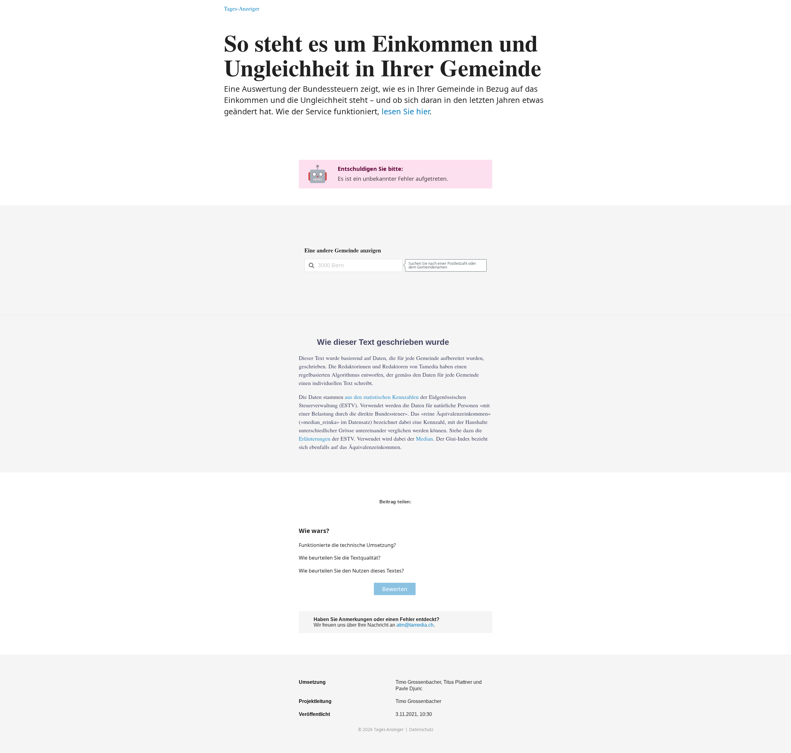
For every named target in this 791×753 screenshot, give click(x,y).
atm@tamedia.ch (415, 625)
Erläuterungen (314, 438)
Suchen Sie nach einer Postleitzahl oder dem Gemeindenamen (442, 265)
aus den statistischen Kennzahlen (382, 396)
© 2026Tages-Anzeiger (381, 730)
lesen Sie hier (405, 111)
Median (424, 438)
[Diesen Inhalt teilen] (564, 8)
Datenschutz (421, 730)
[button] (468, 545)
